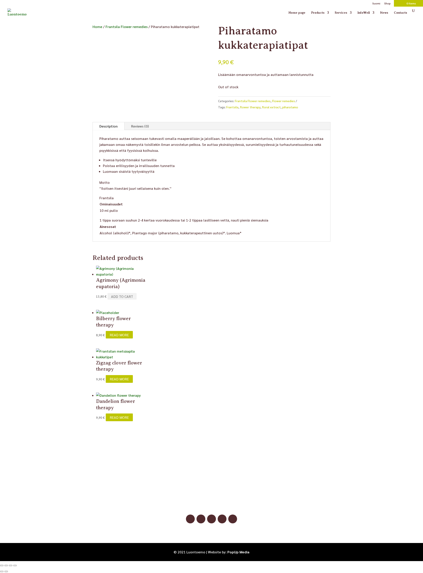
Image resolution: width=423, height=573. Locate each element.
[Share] (10, 565)
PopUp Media (238, 552)
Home (97, 26)
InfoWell (363, 12)
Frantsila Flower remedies (127, 26)
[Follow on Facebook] (190, 519)
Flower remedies (283, 101)
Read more (119, 335)
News (384, 12)
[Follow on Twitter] (232, 519)
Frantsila (232, 107)
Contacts (400, 12)
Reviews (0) (140, 126)
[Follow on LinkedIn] (222, 519)
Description (108, 126)
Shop (387, 3)
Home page (296, 12)
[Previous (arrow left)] (2, 571)
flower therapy (250, 107)
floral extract (271, 107)
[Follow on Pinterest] (211, 519)
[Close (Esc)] (15, 565)
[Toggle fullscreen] (6, 565)
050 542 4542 (211, 499)
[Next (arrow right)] (6, 571)
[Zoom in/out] (2, 565)
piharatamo (290, 107)
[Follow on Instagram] (201, 519)
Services (341, 12)
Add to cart (122, 296)
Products (318, 12)
